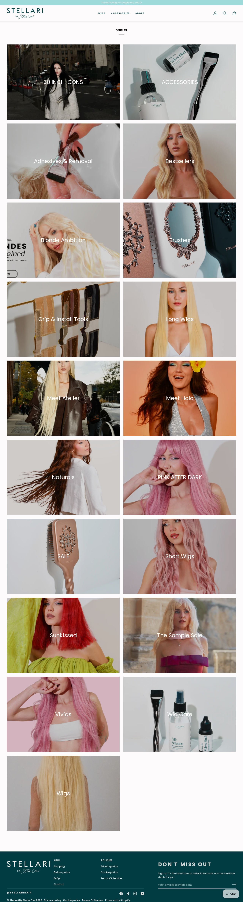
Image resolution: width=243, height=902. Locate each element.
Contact (59, 884)
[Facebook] (121, 893)
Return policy (62, 872)
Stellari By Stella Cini (22, 900)
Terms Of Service (111, 878)
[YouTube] (142, 893)
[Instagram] (135, 893)
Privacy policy (109, 866)
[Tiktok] (128, 893)
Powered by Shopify (117, 900)
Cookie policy (109, 872)
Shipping (59, 866)
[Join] (233, 884)
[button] (101, 13)
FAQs (57, 878)
